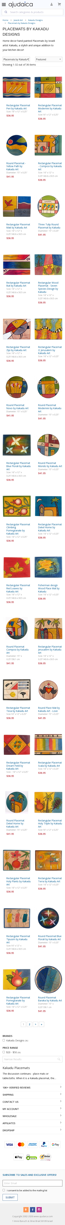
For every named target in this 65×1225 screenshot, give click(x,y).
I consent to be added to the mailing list (27, 1190)
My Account (11, 1109)
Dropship (8, 1130)
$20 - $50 (13, 1052)
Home (5, 20)
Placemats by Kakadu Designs (21, 23)
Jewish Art (18, 20)
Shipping (8, 1094)
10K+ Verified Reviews (16, 1087)
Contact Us (10, 1101)
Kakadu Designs (35, 20)
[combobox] (32, 12)
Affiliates (9, 1123)
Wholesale (10, 1116)
